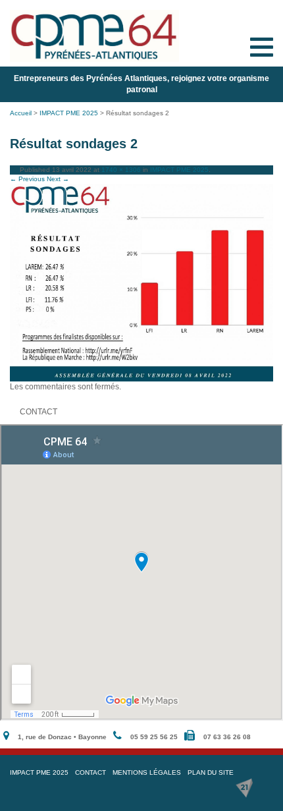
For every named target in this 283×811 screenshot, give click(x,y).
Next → (58, 178)
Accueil (21, 113)
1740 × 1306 (121, 169)
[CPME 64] (94, 36)
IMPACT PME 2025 (68, 113)
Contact (90, 772)
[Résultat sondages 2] (141, 282)
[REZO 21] (244, 788)
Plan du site (211, 772)
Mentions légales (147, 772)
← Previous (27, 178)
